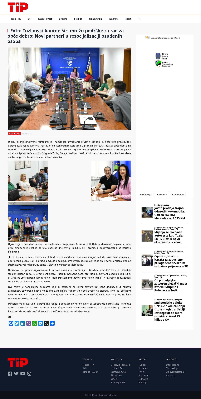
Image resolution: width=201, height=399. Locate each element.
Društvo (63, 18)
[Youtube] (22, 373)
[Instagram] (29, 373)
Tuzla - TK (16, 18)
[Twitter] (16, 373)
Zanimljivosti (118, 382)
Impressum (172, 364)
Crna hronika (95, 18)
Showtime (116, 375)
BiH (29, 18)
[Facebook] (10, 373)
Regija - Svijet (45, 18)
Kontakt (170, 375)
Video (114, 379)
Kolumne (113, 18)
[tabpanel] (164, 263)
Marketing (172, 368)
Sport (128, 18)
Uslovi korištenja (175, 371)
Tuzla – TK (88, 364)
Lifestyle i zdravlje (120, 364)
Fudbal (142, 364)
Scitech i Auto (118, 371)
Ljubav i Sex (117, 368)
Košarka (143, 368)
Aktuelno (14, 133)
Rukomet (143, 375)
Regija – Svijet (90, 371)
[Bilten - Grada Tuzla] (165, 56)
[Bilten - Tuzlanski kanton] (165, 64)
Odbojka (143, 379)
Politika (78, 18)
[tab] (145, 194)
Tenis (141, 371)
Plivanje (142, 382)
